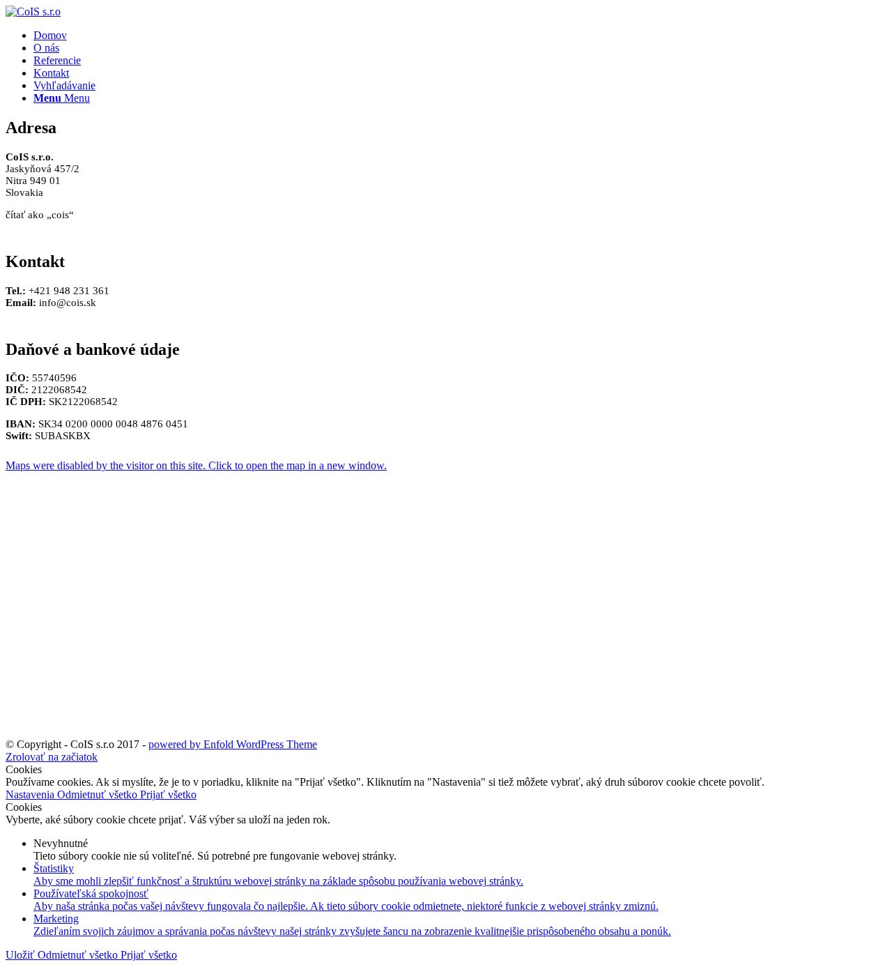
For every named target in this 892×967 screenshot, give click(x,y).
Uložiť (22, 955)
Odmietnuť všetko (98, 794)
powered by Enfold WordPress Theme (232, 744)
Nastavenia (31, 794)
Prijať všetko (168, 794)
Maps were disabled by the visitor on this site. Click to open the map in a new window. (196, 465)
